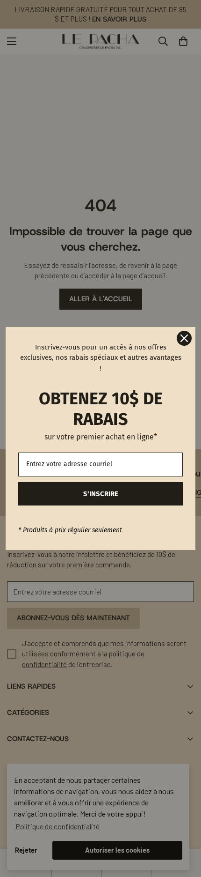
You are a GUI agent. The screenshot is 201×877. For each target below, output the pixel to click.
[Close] (184, 338)
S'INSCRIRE (100, 494)
